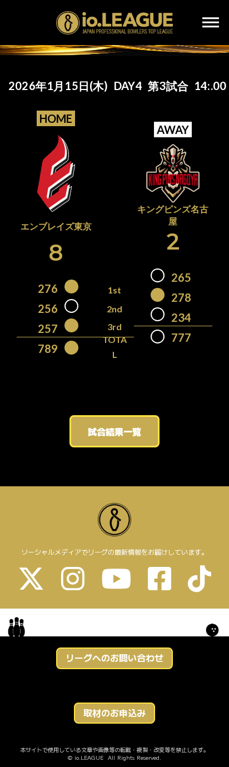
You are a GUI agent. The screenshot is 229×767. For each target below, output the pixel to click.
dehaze (211, 23)
